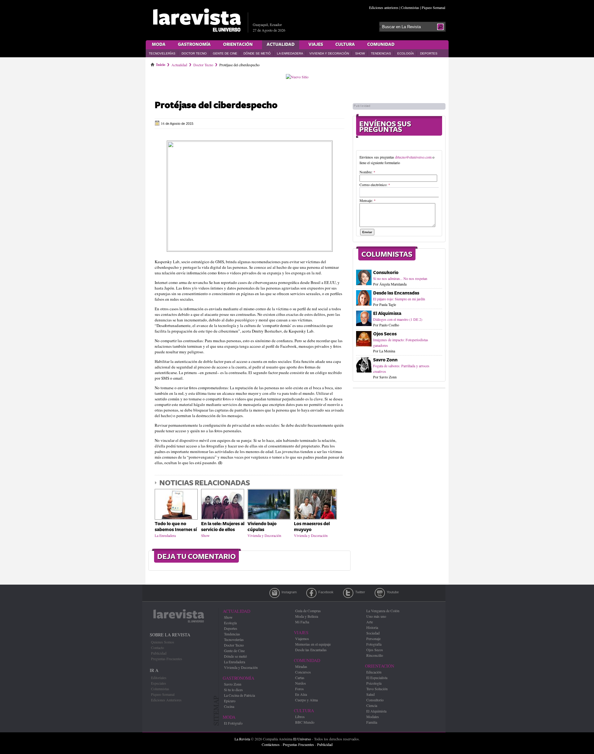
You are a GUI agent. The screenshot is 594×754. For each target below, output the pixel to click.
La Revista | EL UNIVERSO (196, 20)
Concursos (303, 671)
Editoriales (158, 677)
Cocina (229, 706)
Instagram (274, 593)
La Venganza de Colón (382, 610)
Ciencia (371, 705)
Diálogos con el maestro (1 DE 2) (397, 319)
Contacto (157, 647)
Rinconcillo (374, 655)
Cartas (299, 677)
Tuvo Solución (377, 688)
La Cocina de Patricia (239, 695)
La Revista (242, 738)
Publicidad (158, 653)
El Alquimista (387, 313)
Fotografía (373, 644)
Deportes (428, 53)
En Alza (301, 694)
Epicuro (229, 700)
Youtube (379, 593)
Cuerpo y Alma (306, 699)
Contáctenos (271, 744)
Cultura (345, 44)
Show (360, 53)
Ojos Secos (385, 334)
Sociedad (373, 632)
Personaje (373, 638)
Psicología (373, 683)
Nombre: (367, 171)
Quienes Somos (162, 641)
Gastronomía (194, 44)
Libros (300, 716)
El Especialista (376, 677)
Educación (373, 671)
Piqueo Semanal (433, 7)
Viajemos (302, 638)
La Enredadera (290, 53)
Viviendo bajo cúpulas (262, 527)
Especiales (158, 683)
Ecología (405, 53)
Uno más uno (376, 616)
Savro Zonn (385, 360)
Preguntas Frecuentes (166, 658)
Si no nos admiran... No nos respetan (400, 278)
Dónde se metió (257, 53)
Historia (372, 627)
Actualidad (281, 44)
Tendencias (381, 53)
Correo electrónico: (374, 184)
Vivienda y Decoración (329, 53)
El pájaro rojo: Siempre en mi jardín (399, 298)
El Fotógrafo (233, 723)
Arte (369, 621)
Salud (370, 694)
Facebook (311, 593)
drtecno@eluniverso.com (413, 157)
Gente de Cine (225, 53)
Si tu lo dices (233, 689)
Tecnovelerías (162, 53)
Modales (372, 716)
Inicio (160, 63)
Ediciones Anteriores (166, 699)
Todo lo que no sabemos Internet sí (176, 527)
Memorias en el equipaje (313, 644)
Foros (299, 688)
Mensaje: (367, 200)
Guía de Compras (308, 610)
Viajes (315, 44)
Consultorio (385, 273)
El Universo (302, 738)
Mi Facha (302, 621)
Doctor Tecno (194, 53)
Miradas (301, 666)
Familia (371, 722)
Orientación (238, 44)
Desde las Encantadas (396, 293)
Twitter (348, 593)
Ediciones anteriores (383, 7)
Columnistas (410, 7)
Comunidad (380, 44)
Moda (159, 44)
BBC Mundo (304, 722)
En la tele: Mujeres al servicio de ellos (222, 527)
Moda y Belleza (306, 616)
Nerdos (300, 683)
